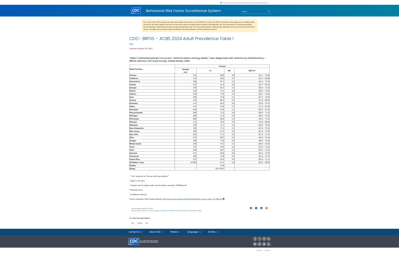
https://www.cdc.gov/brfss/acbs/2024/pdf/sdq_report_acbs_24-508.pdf (192, 199)
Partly (139, 223)
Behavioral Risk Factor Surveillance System (183, 10)
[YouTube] (255, 244)
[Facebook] (255, 239)
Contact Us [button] (134, 232)
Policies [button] (174, 232)
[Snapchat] (264, 244)
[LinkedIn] (268, 239)
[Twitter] (259, 239)
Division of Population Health (191, 211)
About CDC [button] (155, 232)
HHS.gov (260, 250)
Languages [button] (193, 232)
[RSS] (268, 244)
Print (131, 44)
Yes (132, 223)
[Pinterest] (259, 244)
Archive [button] (212, 232)
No (146, 223)
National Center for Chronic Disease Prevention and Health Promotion (159, 211)
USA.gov (267, 250)
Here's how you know (261, 3)
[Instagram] (264, 239)
